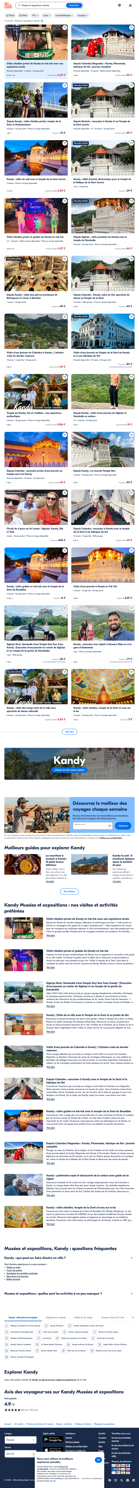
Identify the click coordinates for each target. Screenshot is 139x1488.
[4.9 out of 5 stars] (12, 1410)
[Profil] (130, 5)
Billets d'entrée (13, 1279)
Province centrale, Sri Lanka (40, 1424)
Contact (68, 1438)
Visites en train (13, 1267)
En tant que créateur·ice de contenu (123, 1447)
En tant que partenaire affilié (121, 1454)
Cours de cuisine (14, 1270)
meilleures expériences (65, 1380)
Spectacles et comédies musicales (22, 1273)
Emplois (102, 1442)
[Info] (42, 20)
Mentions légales (72, 1442)
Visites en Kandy (83, 1424)
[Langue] (119, 5)
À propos (102, 1438)
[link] (36, 51)
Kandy (35, 1380)
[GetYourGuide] (8, 5)
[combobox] (40, 5)
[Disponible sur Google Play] (53, 1439)
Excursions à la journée (17, 1276)
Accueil (7, 1424)
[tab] (23, 1317)
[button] (36, 51)
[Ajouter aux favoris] (64, 27)
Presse (101, 1451)
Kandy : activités (64, 1424)
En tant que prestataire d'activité (121, 1439)
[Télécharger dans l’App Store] (53, 1450)
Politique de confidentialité (111, 838)
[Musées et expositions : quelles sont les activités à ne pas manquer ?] (132, 1294)
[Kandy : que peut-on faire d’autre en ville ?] (132, 1258)
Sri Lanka (19, 1424)
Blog (100, 1446)
